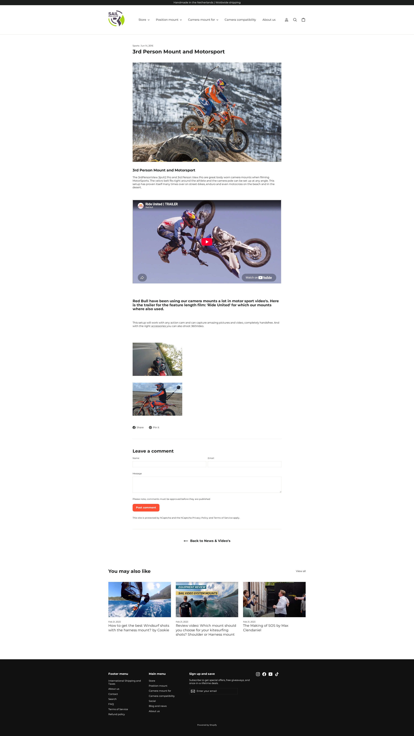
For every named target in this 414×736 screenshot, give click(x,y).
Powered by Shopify (207, 725)
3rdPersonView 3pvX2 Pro (154, 177)
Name (136, 458)
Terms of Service (223, 517)
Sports (136, 45)
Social (152, 701)
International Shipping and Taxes (124, 682)
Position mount (167, 20)
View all (301, 571)
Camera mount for (202, 20)
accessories (158, 326)
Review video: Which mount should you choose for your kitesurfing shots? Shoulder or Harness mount (206, 630)
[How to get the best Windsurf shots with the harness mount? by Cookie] (139, 599)
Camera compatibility (240, 20)
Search (112, 699)
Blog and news (158, 706)
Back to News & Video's (209, 541)
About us (269, 20)
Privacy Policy (200, 517)
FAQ (111, 704)
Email (211, 458)
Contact (113, 694)
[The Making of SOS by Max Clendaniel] (274, 599)
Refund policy (116, 714)
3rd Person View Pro (190, 177)
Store (143, 20)
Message (137, 473)
